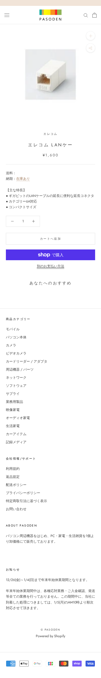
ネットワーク (16, 377)
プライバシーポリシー (23, 492)
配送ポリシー (16, 484)
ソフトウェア (16, 385)
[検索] (86, 15)
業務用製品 (14, 401)
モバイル (13, 329)
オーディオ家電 (18, 417)
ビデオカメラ (16, 353)
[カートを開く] (94, 15)
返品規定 (13, 476)
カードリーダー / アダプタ (26, 361)
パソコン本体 (16, 337)
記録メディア (16, 442)
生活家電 (13, 425)
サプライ (13, 393)
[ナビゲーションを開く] (6, 15)
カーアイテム (16, 433)
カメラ (11, 345)
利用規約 (13, 468)
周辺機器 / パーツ (20, 369)
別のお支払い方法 (50, 266)
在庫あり (23, 178)
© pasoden (51, 630)
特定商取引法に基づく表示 (26, 500)
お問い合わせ (16, 508)
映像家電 (13, 409)
